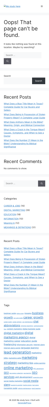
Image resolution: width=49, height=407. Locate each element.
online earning (39, 363)
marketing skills (15, 358)
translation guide (10, 388)
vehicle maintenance (24, 388)
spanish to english (16, 385)
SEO (6, 372)
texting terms (27, 385)
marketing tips (25, 362)
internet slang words (12, 348)
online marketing (18, 368)
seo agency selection (16, 373)
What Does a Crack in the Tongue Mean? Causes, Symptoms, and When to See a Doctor (24, 132)
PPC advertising (38, 368)
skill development (23, 377)
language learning (30, 348)
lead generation (17, 352)
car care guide (18, 318)
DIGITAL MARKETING (14, 210)
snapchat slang (38, 377)
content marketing (14, 329)
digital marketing (14, 332)
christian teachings (27, 326)
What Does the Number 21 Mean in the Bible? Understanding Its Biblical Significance (23, 143)
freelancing (10, 344)
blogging (27, 313)
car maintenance (27, 322)
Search (7, 76)
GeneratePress (24, 403)
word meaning (36, 388)
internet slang (39, 345)
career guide (8, 322)
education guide (29, 341)
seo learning (27, 373)
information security (25, 345)
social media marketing (13, 381)
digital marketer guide (31, 329)
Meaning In (9, 223)
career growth (33, 317)
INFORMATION (11, 219)
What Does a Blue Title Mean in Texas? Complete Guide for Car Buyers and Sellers (23, 106)
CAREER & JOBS (12, 206)
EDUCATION (10, 214)
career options (17, 322)
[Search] (7, 61)
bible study (20, 313)
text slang (35, 385)
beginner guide (10, 313)
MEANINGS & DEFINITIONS (17, 227)
